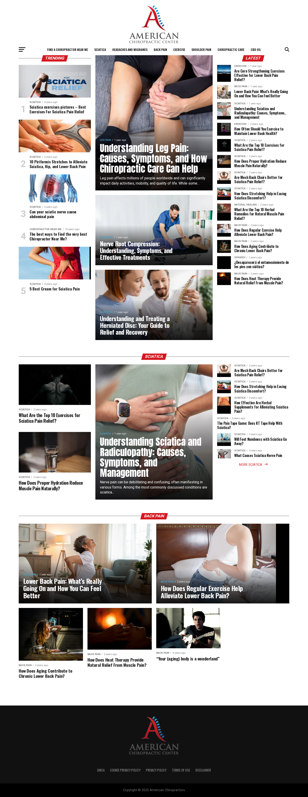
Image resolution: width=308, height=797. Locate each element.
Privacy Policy (156, 770)
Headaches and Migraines (129, 49)
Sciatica (100, 49)
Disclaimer (203, 770)
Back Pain (160, 49)
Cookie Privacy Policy (125, 770)
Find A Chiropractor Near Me (67, 49)
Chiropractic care (231, 49)
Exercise (179, 49)
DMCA (101, 770)
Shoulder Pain (201, 49)
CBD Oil (256, 49)
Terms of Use (181, 770)
